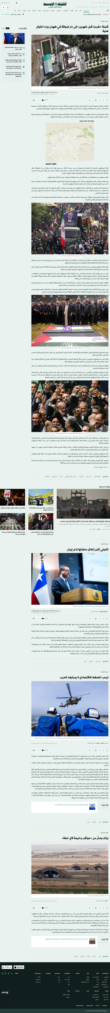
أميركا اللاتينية (96, 986)
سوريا (94, 956)
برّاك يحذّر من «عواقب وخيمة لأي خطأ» (85, 838)
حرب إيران (98, 661)
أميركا (94, 822)
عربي (107, 2)
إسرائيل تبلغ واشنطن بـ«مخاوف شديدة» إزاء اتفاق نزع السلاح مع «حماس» (85, 521)
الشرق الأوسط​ (86, 10)
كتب (69, 977)
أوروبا (98, 979)
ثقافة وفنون (65, 10)
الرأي (76, 10)
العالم (80, 10)
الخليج (106, 979)
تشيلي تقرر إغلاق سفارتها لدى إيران (87, 549)
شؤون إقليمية (104, 21)
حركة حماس (97, 476)
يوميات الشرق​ (46, 10)
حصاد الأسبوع (96, 994)
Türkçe (99, 2)
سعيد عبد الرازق (100, 901)
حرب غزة (88, 476)
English (104, 2)
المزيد (15, 10)
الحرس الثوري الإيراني (71, 476)
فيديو (29, 10)
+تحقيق (97, 999)
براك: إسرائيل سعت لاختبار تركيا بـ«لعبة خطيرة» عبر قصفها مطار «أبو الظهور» (13, 74)
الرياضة (39, 10)
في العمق (34, 10)
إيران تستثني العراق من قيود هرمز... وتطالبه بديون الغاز (14, 54)
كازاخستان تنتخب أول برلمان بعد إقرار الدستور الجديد (87, 14)
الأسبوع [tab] (4, 28)
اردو (96, 2)
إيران (60, 476)
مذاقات (39, 977)
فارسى (93, 2)
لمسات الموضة (38, 982)
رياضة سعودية (105, 994)
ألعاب (19, 10)
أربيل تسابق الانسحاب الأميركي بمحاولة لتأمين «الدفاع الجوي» (13, 67)
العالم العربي (106, 977)
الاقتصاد (71, 10)
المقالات (87, 977)
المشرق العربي (104, 984)
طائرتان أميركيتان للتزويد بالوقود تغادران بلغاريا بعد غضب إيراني (13, 61)
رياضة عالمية (106, 999)
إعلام (69, 984)
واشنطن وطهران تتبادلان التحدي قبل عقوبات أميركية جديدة (71, 804)
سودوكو (68, 997)
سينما (69, 982)
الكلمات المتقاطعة (66, 994)
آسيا (98, 982)
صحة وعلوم (59, 10)
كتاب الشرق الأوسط (85, 982)
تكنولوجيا (53, 10)
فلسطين (54, 476)
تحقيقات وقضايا (95, 997)
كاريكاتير (87, 979)
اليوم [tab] (7, 28)
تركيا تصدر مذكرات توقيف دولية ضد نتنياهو (13, 508)
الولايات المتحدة (96, 977)
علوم (59, 979)
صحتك (58, 977)
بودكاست (24, 10)
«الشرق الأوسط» (101, 93)
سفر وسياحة (38, 979)
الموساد (81, 476)
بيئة (59, 982)
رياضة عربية (106, 997)
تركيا (88, 956)
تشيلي (91, 661)
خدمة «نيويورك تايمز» (101, 467)
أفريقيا (97, 984)
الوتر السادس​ (67, 979)
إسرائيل (47, 476)
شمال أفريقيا (104, 982)
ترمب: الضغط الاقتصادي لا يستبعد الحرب (84, 677)
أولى (99, 822)
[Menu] (107, 10)
